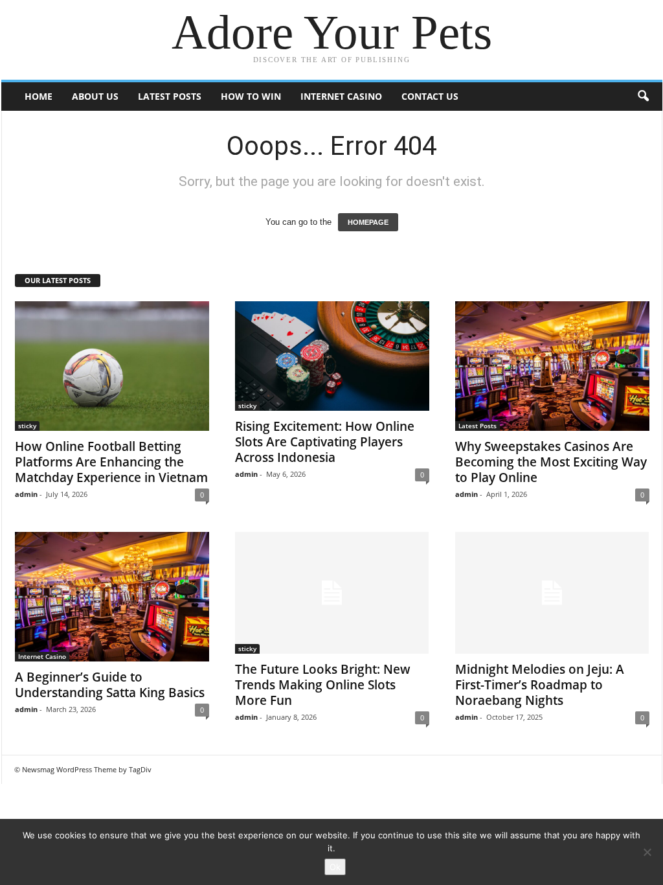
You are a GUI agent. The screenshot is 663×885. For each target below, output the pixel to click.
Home (38, 96)
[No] (646, 851)
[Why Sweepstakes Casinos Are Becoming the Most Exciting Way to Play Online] (552, 366)
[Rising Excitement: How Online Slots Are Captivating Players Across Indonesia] (332, 356)
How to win (251, 96)
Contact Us (429, 96)
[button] (643, 96)
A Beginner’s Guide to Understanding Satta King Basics (110, 685)
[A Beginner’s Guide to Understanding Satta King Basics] (112, 596)
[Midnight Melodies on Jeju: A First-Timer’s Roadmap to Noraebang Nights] (552, 593)
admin (26, 494)
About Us (95, 96)
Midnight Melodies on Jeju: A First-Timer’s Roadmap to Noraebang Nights (539, 685)
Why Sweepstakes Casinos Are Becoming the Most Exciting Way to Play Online (551, 462)
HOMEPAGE (368, 222)
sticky (27, 425)
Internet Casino (341, 96)
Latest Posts (169, 96)
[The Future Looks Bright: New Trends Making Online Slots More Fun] (332, 593)
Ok (335, 867)
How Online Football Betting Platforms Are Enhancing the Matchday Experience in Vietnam (111, 462)
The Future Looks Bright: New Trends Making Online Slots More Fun (322, 685)
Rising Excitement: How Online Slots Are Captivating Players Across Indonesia (324, 442)
